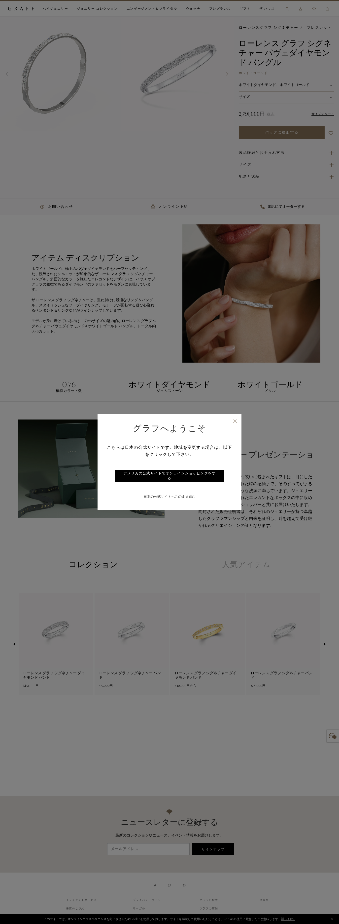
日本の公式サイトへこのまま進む (169, 497)
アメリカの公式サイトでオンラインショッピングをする (169, 476)
